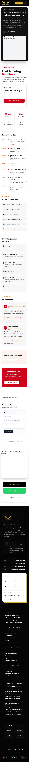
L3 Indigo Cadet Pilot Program (13, 714)
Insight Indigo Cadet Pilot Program (14, 712)
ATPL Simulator (9, 676)
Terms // (11, 752)
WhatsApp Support (14, 491)
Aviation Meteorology (10, 633)
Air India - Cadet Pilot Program (13, 686)
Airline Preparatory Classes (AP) (13, 622)
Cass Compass (9, 656)
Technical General (10, 638)
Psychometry (8, 658)
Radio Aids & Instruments (12, 673)
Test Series (19, 3)
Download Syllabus (14, 497)
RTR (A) (7, 640)
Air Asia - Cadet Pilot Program (13, 689)
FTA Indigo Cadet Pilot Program (13, 701)
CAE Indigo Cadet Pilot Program (13, 709)
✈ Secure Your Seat (14, 100)
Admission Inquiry (15, 484)
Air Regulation (8, 635)
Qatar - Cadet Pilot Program (12, 694)
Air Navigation (9, 631)
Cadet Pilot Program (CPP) (12, 620)
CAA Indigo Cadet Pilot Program (13, 707)
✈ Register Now (11, 382)
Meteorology (8, 671)
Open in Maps (10, 360)
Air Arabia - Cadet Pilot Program (13, 691)
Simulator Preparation (11, 660)
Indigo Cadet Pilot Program (12, 696)
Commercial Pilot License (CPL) (13, 615)
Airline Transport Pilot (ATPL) (12, 617)
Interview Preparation (11, 653)
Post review (9, 431)
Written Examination (10, 651)
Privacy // (17, 752)
